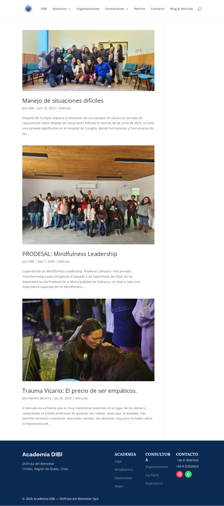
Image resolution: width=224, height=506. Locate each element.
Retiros (139, 9)
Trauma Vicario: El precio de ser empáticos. (79, 391)
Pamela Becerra (39, 398)
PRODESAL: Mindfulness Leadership (69, 254)
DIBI (44, 9)
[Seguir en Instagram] (179, 474)
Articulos (81, 398)
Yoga (118, 461)
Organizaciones (88, 9)
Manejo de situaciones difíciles (62, 100)
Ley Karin (152, 475)
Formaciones (114, 9)
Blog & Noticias (181, 9)
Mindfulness (124, 469)
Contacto (157, 9)
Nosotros (59, 9)
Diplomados (124, 478)
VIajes (119, 486)
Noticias (65, 108)
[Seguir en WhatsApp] (188, 474)
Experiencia (154, 483)
